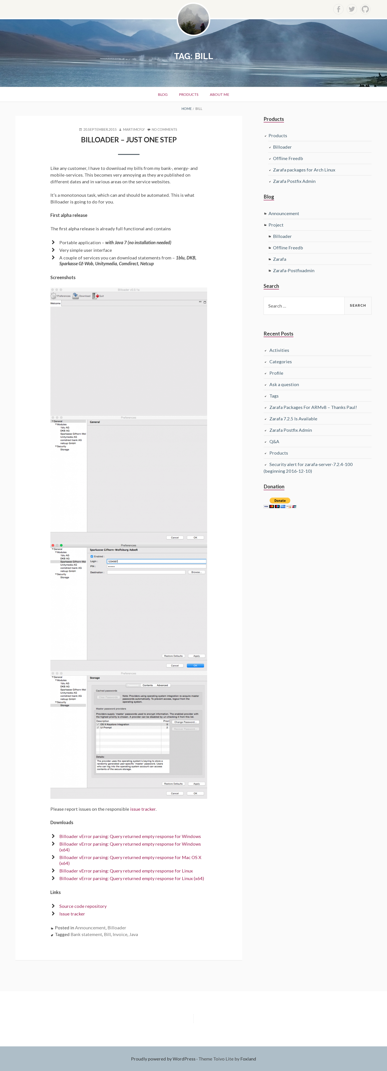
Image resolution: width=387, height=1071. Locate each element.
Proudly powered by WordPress (163, 1058)
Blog (163, 94)
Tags (274, 395)
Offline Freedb (288, 158)
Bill (107, 934)
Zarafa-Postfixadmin (293, 270)
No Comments (164, 129)
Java (133, 934)
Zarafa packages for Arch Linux (304, 169)
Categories (280, 361)
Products (188, 94)
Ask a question (284, 384)
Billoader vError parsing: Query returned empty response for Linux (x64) (131, 878)
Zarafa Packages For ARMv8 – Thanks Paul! (313, 407)
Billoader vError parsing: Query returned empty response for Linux (126, 870)
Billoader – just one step (129, 139)
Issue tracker (72, 913)
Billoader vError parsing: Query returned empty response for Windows (130, 836)
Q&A (274, 441)
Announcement (90, 927)
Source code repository (83, 906)
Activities (279, 350)
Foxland (248, 1058)
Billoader (117, 927)
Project (276, 224)
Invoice (120, 934)
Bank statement (86, 934)
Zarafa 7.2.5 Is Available (293, 418)
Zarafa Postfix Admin (294, 181)
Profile (276, 373)
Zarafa (279, 259)
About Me (219, 94)
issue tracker (143, 809)
